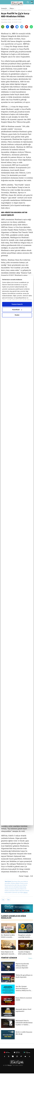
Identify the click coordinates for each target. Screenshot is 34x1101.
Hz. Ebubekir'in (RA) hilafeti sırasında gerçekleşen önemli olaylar (7, 964)
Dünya (12, 8)
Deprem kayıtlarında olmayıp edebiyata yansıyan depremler (22, 993)
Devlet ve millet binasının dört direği (24, 1061)
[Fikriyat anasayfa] (8, 934)
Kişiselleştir (16, 309)
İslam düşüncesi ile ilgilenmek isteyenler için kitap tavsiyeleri (8, 980)
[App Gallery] (25, 938)
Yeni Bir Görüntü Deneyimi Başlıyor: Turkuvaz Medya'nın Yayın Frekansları (24, 1016)
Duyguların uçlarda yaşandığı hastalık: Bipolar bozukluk (24, 964)
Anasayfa (4, 8)
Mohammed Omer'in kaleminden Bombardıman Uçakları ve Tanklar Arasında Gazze (24, 1050)
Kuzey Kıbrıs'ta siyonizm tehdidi (23, 1026)
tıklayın (7, 920)
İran (8, 927)
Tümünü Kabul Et (17, 304)
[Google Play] (17, 938)
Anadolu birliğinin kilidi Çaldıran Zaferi (24, 980)
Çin (19, 13)
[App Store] (8, 938)
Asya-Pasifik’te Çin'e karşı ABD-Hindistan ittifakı (16, 10)
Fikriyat (9, 1093)
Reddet (17, 315)
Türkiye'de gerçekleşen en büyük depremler (23, 1004)
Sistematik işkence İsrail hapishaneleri (23, 1038)
